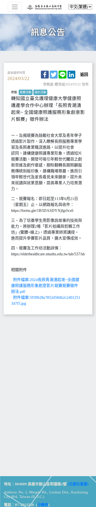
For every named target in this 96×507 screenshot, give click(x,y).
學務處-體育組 (54, 84)
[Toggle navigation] (15, 7)
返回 (84, 75)
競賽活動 (26, 92)
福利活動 (40, 92)
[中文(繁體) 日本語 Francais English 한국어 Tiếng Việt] (48, 7)
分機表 (42, 505)
